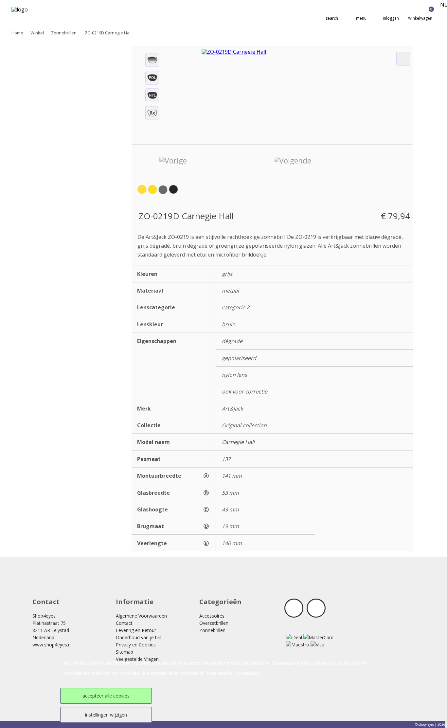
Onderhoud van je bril (138, 637)
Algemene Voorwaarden (141, 616)
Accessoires (211, 616)
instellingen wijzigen (106, 715)
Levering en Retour (136, 630)
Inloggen (391, 18)
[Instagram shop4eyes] (316, 608)
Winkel (37, 33)
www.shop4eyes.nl (52, 645)
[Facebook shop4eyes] (293, 608)
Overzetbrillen (213, 623)
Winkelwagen (420, 14)
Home (17, 33)
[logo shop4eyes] (29, 14)
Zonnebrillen (64, 33)
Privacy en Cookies (136, 645)
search (332, 18)
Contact (124, 623)
